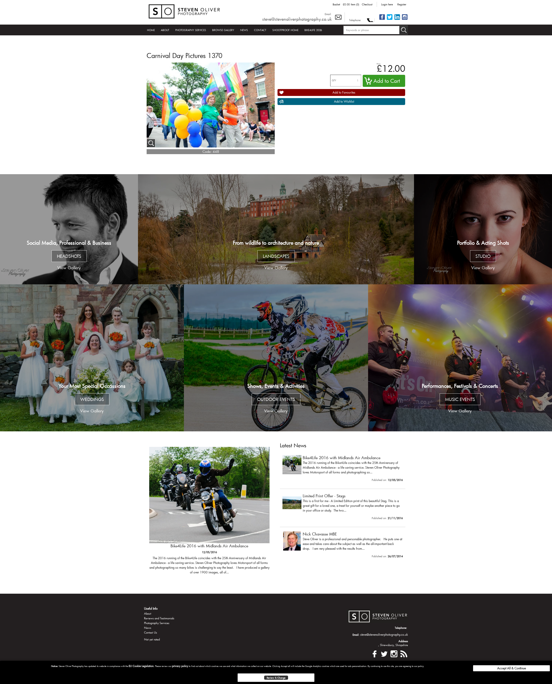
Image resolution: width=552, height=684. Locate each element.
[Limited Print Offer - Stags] (209, 512)
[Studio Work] (483, 229)
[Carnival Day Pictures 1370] (151, 143)
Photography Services (190, 30)
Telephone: (355, 20)
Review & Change (276, 677)
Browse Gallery (223, 30)
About (165, 30)
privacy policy (180, 666)
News (244, 30)
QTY (334, 80)
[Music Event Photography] (460, 358)
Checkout (367, 4)
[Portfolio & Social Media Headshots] (69, 229)
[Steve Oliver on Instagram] (404, 19)
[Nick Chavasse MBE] (342, 545)
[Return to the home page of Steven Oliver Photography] (185, 10)
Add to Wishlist (344, 101)
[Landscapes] (276, 229)
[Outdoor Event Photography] (276, 358)
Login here (387, 4)
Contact (260, 30)
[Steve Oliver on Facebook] (382, 19)
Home (151, 30)
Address (403, 641)
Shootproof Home (285, 30)
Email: (328, 14)
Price (378, 64)
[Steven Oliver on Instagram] (394, 653)
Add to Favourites (343, 92)
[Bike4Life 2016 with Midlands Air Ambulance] (342, 469)
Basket (336, 4)
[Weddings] (92, 358)
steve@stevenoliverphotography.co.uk (297, 19)
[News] (403, 653)
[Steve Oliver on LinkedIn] (397, 19)
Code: (207, 151)
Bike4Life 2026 (313, 30)
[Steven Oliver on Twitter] (384, 653)
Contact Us (150, 632)
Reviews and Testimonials (159, 618)
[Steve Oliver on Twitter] (389, 19)
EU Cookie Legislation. (141, 666)
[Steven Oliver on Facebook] (374, 653)
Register (401, 4)
